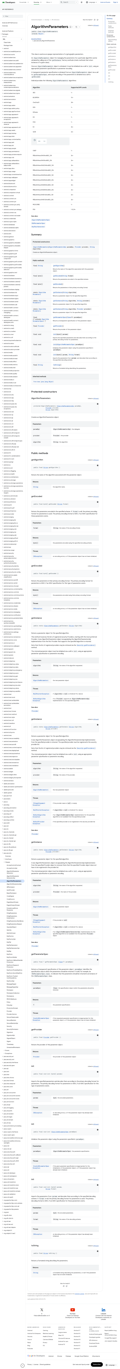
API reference (8, 9)
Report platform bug (111, 1330)
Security (29, 1336)
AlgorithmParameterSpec (41, 220)
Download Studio (94, 1343)
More (48, 2)
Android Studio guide (95, 1334)
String (92, 247)
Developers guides (94, 1337)
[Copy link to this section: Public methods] (50, 453)
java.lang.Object (36, 39)
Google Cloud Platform (82, 1356)
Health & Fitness (47, 1336)
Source (29, 1339)
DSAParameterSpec (38, 223)
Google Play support (111, 1338)
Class (69, 317)
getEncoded (57, 276)
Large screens (62, 1332)
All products (96, 1356)
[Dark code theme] (98, 404)
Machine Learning (48, 1333)
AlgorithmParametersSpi (57, 247)
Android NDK (93, 1346)
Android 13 (77, 1342)
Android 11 (77, 1348)
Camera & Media (48, 1339)
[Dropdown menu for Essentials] (29, 2)
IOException (37, 556)
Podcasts (30, 1348)
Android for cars (63, 1341)
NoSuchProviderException (39, 822)
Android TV (61, 1344)
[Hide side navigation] (22, 1365)
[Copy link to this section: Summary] (43, 235)
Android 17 (77, 1330)
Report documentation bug (111, 1334)
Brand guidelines (45, 1364)
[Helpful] (94, 19)
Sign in (115, 2)
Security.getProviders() (86, 645)
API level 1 (96, 25)
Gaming (45, 1330)
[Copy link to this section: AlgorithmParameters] (52, 398)
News (29, 1342)
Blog (28, 1345)
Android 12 (77, 1345)
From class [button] (43, 382)
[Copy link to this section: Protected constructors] (59, 392)
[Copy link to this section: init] (36, 1066)
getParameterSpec (59, 317)
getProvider (57, 326)
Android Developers (36, 20)
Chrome (59, 1356)
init (54, 334)
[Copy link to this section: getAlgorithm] (45, 460)
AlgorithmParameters (40, 247)
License (36, 1364)
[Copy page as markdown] (76, 27)
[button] (12, 34)
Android (29, 1330)
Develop (36, 2)
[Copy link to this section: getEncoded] (44, 496)
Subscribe (97, 1364)
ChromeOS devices (64, 1338)
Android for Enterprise (34, 1333)
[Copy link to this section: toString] (40, 1246)
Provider (78, 247)
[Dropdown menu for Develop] (41, 2)
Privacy (45, 1342)
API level (4, 36)
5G (44, 1345)
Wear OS (61, 1335)
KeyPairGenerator (38, 227)
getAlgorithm (58, 266)
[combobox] (69, 2)
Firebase (68, 1356)
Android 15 (77, 1336)
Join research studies (111, 1341)
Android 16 (77, 1333)
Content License (79, 1294)
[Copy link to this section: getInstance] (44, 618)
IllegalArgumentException (39, 804)
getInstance (57, 292)
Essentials (23, 2)
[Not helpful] (97, 19)
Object (40, 34)
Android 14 (77, 1339)
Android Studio (105, 2)
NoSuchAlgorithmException (39, 699)
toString (56, 365)
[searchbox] (12, 16)
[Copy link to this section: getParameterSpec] (50, 954)
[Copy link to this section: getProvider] (44, 1030)
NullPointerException (41, 694)
